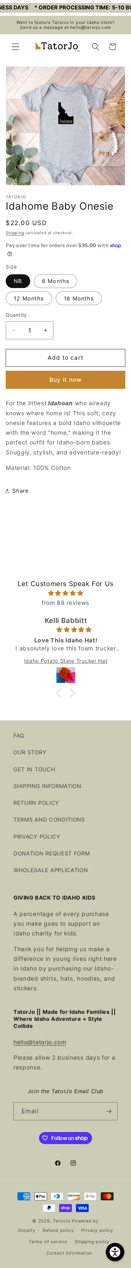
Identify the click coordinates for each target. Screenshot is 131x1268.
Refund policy (58, 1230)
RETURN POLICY (36, 802)
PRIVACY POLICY (36, 836)
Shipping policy (92, 1241)
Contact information (69, 1253)
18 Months (79, 298)
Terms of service (48, 1241)
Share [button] (20, 490)
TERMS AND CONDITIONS (49, 819)
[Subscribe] (108, 1111)
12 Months (29, 298)
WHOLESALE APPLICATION (50, 870)
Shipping (15, 232)
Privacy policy (97, 1230)
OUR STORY (29, 752)
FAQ (18, 735)
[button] (15, 46)
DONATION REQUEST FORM (51, 853)
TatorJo (62, 1220)
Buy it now (65, 379)
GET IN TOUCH (34, 769)
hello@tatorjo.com (40, 1042)
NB (18, 281)
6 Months (55, 281)
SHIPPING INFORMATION (47, 786)
